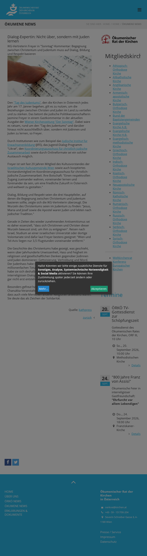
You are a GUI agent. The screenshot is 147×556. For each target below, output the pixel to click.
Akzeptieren (99, 289)
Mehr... (43, 289)
